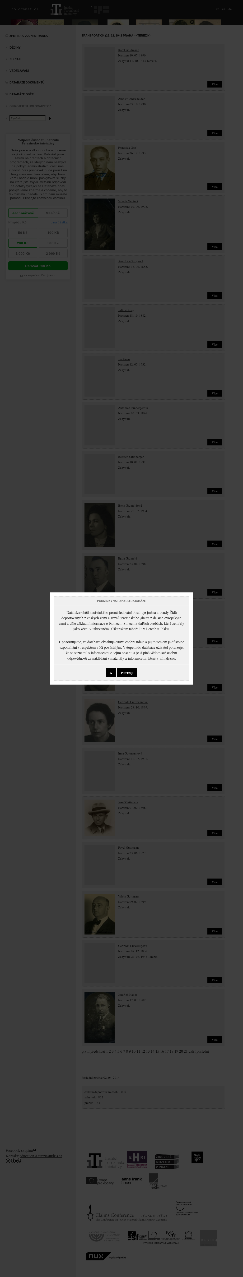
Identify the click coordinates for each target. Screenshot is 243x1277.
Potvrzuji (127, 672)
